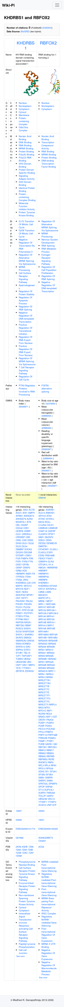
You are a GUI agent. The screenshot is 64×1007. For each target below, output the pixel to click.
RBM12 (42, 750)
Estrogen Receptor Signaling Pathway (46, 259)
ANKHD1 (50, 512)
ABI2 (25, 509)
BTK (29, 521)
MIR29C (52, 658)
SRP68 (48, 786)
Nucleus (23, 102)
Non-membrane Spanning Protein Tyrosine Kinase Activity (27, 900)
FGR (18, 558)
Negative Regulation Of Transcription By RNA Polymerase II (27, 245)
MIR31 (41, 661)
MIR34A (50, 661)
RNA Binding (25, 145)
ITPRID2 (20, 576)
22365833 (47, 27)
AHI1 (25, 512)
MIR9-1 (42, 674)
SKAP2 (19, 637)
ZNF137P (51, 804)
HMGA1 (42, 567)
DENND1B (51, 543)
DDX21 (41, 540)
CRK (28, 537)
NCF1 (27, 588)
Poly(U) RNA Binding (25, 159)
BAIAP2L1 (21, 521)
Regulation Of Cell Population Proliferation (48, 270)
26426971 (23, 406)
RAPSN (19, 622)
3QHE (25, 846)
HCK (24, 570)
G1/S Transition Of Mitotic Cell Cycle (26, 224)
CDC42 (19, 528)
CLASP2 (42, 534)
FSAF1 (49, 558)
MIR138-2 (53, 613)
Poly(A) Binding (26, 154)
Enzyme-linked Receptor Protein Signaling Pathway (27, 887)
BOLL (48, 521)
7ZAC (25, 852)
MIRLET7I (43, 704)
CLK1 (18, 534)
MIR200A (43, 640)
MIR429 (50, 668)
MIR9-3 (42, 677)
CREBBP (20, 537)
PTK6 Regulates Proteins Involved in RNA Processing (27, 390)
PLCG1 (19, 607)
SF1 (47, 771)
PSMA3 (52, 738)
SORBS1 (26, 643)
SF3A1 (53, 771)
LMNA (41, 591)
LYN (33, 582)
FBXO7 (42, 558)
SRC (28, 646)
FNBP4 (24, 558)
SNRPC (42, 780)
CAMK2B (53, 528)
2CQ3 (41, 846)
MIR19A (53, 634)
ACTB (32, 509)
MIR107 (42, 607)
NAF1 (49, 710)
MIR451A (43, 671)
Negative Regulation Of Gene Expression (48, 954)
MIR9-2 (49, 674)
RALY (26, 619)
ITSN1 (28, 576)
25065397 (46, 449)
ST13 (41, 789)
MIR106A (50, 604)
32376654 (50, 403)
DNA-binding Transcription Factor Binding (48, 163)
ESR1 (50, 552)
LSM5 (48, 591)
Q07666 (19, 837)
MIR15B (42, 622)
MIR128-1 (51, 610)
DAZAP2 (49, 537)
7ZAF (31, 852)
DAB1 (41, 537)
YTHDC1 (26, 668)
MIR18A (42, 628)
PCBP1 (42, 722)
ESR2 (41, 555)
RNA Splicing (48, 245)
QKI (55, 744)
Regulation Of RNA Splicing (25, 308)
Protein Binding (26, 151)
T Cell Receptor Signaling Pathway (26, 370)
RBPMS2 (43, 759)
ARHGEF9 (21, 518)
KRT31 (41, 588)
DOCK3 (19, 552)
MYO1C (28, 585)
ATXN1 (41, 518)
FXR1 (18, 561)
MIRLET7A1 (44, 680)
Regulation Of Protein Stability (26, 293)
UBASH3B (21, 661)
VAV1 (25, 664)
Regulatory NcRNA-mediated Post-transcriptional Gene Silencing (48, 880)
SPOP (41, 786)
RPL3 (41, 765)
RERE (51, 759)
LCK (29, 582)
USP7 (19, 664)
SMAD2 (27, 637)
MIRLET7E (43, 692)
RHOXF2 (42, 762)
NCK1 (19, 591)
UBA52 (27, 658)
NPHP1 (30, 594)
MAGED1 (43, 594)
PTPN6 (19, 619)
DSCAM (28, 552)
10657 (19, 810)
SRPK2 (19, 649)
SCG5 (19, 631)
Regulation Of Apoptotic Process (25, 300)
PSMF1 (42, 741)
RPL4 (47, 765)
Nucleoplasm (25, 106)
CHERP (51, 531)
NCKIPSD (21, 594)
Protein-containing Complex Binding (27, 197)
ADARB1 (50, 509)
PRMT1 (19, 613)
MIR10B (51, 607)
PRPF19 (42, 734)
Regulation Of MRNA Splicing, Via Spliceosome (27, 361)
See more (20, 956)
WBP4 (31, 664)
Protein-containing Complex (24, 121)
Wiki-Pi (8, 5)
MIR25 (41, 655)
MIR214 (49, 649)
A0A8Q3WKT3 (45, 837)
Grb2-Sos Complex (23, 129)
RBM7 (28, 625)
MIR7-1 (51, 671)
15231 (41, 819)
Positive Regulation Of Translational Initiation (25, 329)
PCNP (41, 725)
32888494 (46, 415)
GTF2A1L (43, 564)
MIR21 (41, 649)
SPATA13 (20, 646)
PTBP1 (50, 741)
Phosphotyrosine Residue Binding (27, 863)
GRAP (19, 567)
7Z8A (18, 849)
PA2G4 (49, 719)
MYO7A (19, 588)
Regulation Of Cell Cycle (25, 378)
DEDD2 (42, 543)
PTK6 (26, 616)
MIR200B (53, 640)
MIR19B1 (43, 637)
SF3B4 (49, 774)
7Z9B (30, 849)
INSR (28, 573)
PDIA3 (48, 725)
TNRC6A (50, 792)
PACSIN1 (20, 601)
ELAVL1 (54, 549)
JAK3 (25, 579)
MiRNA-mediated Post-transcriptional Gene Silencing (49, 866)
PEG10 (42, 728)
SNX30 (30, 640)
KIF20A (53, 585)
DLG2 (31, 543)
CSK (24, 540)
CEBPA (19, 531)
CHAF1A (42, 531)
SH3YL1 (20, 634)
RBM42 (42, 756)
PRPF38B (52, 734)
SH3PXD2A (28, 631)
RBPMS (50, 756)
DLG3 (18, 546)
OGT (18, 598)
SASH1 (27, 628)
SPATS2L (43, 783)
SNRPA (49, 777)
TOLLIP (42, 795)
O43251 (42, 840)
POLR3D (50, 728)
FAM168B (50, 555)
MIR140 (42, 616)
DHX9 (19, 543)
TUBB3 (19, 658)
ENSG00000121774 (25, 828)
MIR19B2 (53, 637)
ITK (33, 573)
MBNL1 (42, 601)
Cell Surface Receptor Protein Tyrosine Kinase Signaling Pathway (27, 874)
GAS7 (19, 564)
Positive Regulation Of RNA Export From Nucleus (26, 350)
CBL (18, 524)
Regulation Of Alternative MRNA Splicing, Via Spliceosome (27, 259)
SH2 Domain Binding (25, 183)
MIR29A (50, 655)
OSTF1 (24, 598)
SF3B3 (41, 774)
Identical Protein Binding (27, 189)
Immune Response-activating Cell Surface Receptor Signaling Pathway (26, 931)
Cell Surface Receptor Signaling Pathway (25, 277)
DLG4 (24, 546)
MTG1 (47, 707)
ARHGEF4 (29, 515)
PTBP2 (19, 616)
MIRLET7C (43, 689)
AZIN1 (30, 518)
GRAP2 (26, 567)
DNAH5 (42, 497)
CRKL (19, 540)
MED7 (49, 601)
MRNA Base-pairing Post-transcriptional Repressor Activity (48, 904)
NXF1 (49, 716)
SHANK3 (29, 634)
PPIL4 (41, 731)
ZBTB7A (20, 671)
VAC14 (51, 798)
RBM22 (42, 753)
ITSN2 (19, 579)
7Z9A (24, 849)
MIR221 (42, 652)
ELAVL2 (42, 552)
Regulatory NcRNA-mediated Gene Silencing (48, 921)
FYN (30, 561)
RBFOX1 (42, 747)
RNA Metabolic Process (48, 250)
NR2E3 (41, 716)
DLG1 (25, 543)
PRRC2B (42, 738)
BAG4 (41, 521)
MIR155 (50, 619)
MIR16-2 (42, 625)
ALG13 (41, 512)
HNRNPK (20, 573)
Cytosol (22, 112)
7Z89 (31, 846)
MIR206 (42, 646)
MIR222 (50, 652)
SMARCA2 (21, 640)
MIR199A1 (43, 631)
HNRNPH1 (43, 573)
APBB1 (19, 515)
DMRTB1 (42, 546)
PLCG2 (26, 607)
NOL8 (49, 713)
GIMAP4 (42, 561)
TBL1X (27, 652)
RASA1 (27, 622)
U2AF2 (50, 795)
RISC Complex (48, 913)
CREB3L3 (27, 534)
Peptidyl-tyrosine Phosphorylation (27, 945)
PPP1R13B (27, 610)
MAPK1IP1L (44, 598)
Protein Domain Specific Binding (27, 171)
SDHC (41, 771)
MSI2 (41, 707)
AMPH (31, 512)
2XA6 (18, 846)
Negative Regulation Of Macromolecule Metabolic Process (48, 968)
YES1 (19, 668)
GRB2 (19, 570)
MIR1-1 (42, 604)
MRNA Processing (24, 268)
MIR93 (49, 677)
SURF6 (42, 792)
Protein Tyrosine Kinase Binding (27, 214)
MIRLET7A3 (44, 683)
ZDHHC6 (29, 671)
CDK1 (26, 528)
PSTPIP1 (28, 613)
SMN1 (41, 777)
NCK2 (25, 591)
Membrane (24, 115)
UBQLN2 (42, 798)
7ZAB (18, 852)
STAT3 (27, 649)
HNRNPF (42, 570)
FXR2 (25, 561)
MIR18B (51, 628)
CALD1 (50, 524)
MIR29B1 (43, 658)
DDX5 (30, 540)
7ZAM (19, 855)
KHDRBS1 (26, 45)
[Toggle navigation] (57, 5)
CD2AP (24, 524)
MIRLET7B (43, 686)
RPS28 (49, 768)
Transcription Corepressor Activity (47, 145)
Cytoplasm (24, 109)
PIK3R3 (28, 604)
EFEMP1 (20, 555)
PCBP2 (50, 722)
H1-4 (50, 564)
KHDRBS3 (21, 582)
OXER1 (42, 719)
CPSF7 (51, 534)
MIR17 (50, 625)
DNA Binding (25, 142)
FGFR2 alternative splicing (46, 388)
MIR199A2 (43, 634)
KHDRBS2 (43, 585)
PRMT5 (49, 731)
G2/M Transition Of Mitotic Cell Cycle (26, 233)
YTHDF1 (42, 801)
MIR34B (42, 664)
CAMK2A (43, 528)
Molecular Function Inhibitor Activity (27, 206)
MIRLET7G (43, 701)
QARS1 (49, 744)
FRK (31, 558)
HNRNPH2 (43, 576)
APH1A (42, 515)
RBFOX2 (48, 43)
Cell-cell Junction (23, 951)
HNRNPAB (52, 567)
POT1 (18, 610)
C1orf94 (42, 524)
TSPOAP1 (27, 655)
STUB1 (19, 652)
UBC (29, 661)
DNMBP (20, 549)
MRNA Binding (26, 148)
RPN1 (53, 765)
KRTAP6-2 (51, 588)
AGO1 (19, 512)
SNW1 (50, 780)
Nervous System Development (49, 241)
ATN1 (49, 515)
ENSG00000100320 (48, 828)
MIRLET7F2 (44, 698)
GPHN (25, 564)
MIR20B (51, 646)
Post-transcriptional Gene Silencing (48, 892)
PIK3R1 (19, 604)
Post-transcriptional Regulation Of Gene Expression (48, 934)
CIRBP (27, 531)
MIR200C (43, 643)
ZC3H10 (42, 804)
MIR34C (51, 664)
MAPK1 (19, 585)
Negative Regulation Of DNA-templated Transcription (26, 317)
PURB (41, 744)
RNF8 (50, 762)
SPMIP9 (53, 783)
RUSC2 (19, 628)
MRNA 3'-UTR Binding (48, 945)
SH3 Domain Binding (25, 165)
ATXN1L (50, 518)
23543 (41, 810)
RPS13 (41, 768)
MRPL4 (52, 704)
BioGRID (25, 31)
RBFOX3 (52, 747)
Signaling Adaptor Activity (27, 177)
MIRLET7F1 (44, 695)
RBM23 (50, 753)
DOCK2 (28, 549)
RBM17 (50, 750)
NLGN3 (41, 713)
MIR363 (42, 668)
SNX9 (19, 643)
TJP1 (18, 655)
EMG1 (28, 555)
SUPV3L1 (49, 789)
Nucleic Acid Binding (25, 138)
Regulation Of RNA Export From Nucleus (26, 340)
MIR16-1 (51, 622)
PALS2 (29, 601)
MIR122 (42, 610)
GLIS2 (51, 561)
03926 (19, 819)
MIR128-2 (43, 613)
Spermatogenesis (27, 287)
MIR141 (50, 616)
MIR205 (52, 643)
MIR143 (42, 619)
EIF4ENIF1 (43, 549)
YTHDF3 (52, 801)
